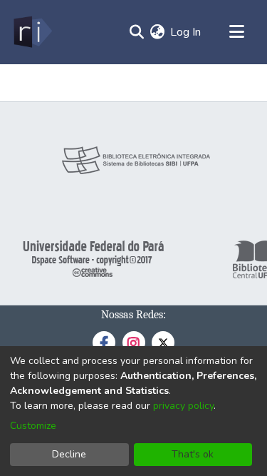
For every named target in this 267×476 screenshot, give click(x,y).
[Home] (32, 32)
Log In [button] (186, 32)
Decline (69, 454)
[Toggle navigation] (236, 32)
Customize (33, 425)
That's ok (193, 454)
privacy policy (183, 405)
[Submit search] (136, 32)
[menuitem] (157, 32)
